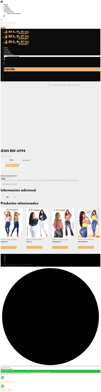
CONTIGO (7, 8)
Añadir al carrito (12, 165)
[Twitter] (3, 179)
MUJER (64, 85)
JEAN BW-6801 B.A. (56, 241)
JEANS (68, 85)
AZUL (39, 180)
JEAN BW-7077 (4, 241)
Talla (11, 160)
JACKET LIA (29, 241)
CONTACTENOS (8, 11)
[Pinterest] (4, 179)
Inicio (50, 85)
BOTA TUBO (53, 180)
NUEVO (29, 180)
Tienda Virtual (57, 85)
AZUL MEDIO (46, 180)
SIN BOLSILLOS (74, 180)
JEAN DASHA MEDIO (83, 241)
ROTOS (67, 180)
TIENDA (6, 6)
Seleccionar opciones (8, 247)
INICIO (6, 4)
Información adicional (10, 184)
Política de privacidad (14, 13)
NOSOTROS (7, 10)
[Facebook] (1, 179)
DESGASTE (61, 180)
